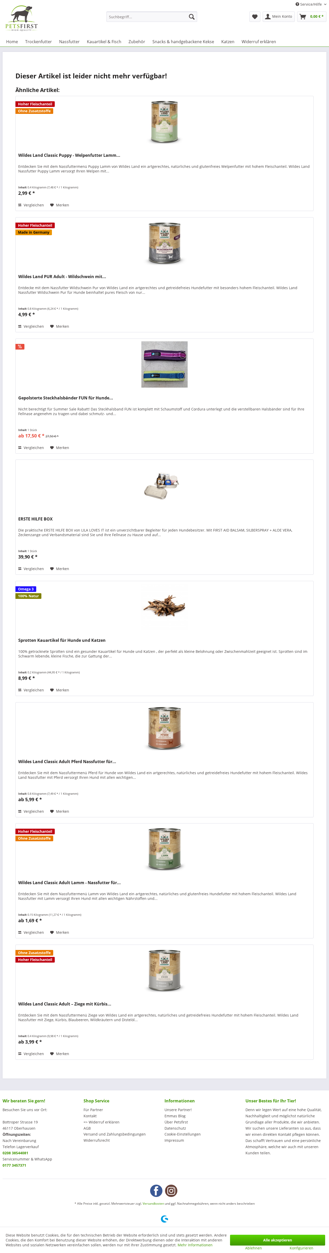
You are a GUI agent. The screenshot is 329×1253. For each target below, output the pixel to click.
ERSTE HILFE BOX (35, 519)
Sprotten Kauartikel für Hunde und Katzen (62, 640)
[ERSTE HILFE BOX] (164, 485)
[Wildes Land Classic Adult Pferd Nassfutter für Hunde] (164, 728)
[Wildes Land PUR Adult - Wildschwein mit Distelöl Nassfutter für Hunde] (164, 243)
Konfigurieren (301, 1248)
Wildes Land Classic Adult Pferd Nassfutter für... (67, 761)
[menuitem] (151, 17)
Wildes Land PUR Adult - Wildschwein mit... (62, 276)
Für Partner (93, 1109)
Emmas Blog (175, 1115)
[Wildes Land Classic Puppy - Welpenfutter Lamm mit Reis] (164, 122)
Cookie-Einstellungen (182, 1134)
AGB (87, 1128)
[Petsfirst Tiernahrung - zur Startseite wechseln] (21, 18)
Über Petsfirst (176, 1122)
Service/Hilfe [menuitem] (311, 4)
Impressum (174, 1140)
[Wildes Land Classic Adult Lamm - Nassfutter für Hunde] (164, 849)
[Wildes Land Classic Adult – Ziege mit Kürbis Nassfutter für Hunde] (164, 970)
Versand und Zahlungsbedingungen (115, 1134)
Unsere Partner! (178, 1109)
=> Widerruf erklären (102, 1122)
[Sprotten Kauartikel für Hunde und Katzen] (164, 607)
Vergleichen (33, 205)
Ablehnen (253, 1248)
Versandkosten (153, 1203)
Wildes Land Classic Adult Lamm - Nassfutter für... (69, 882)
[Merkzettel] (254, 17)
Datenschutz (175, 1128)
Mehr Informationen (195, 1244)
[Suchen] (191, 17)
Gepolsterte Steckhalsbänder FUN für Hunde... (65, 398)
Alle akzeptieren (277, 1240)
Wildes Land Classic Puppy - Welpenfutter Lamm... (69, 155)
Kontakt (90, 1115)
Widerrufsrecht (97, 1140)
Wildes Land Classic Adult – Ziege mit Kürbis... (64, 1004)
